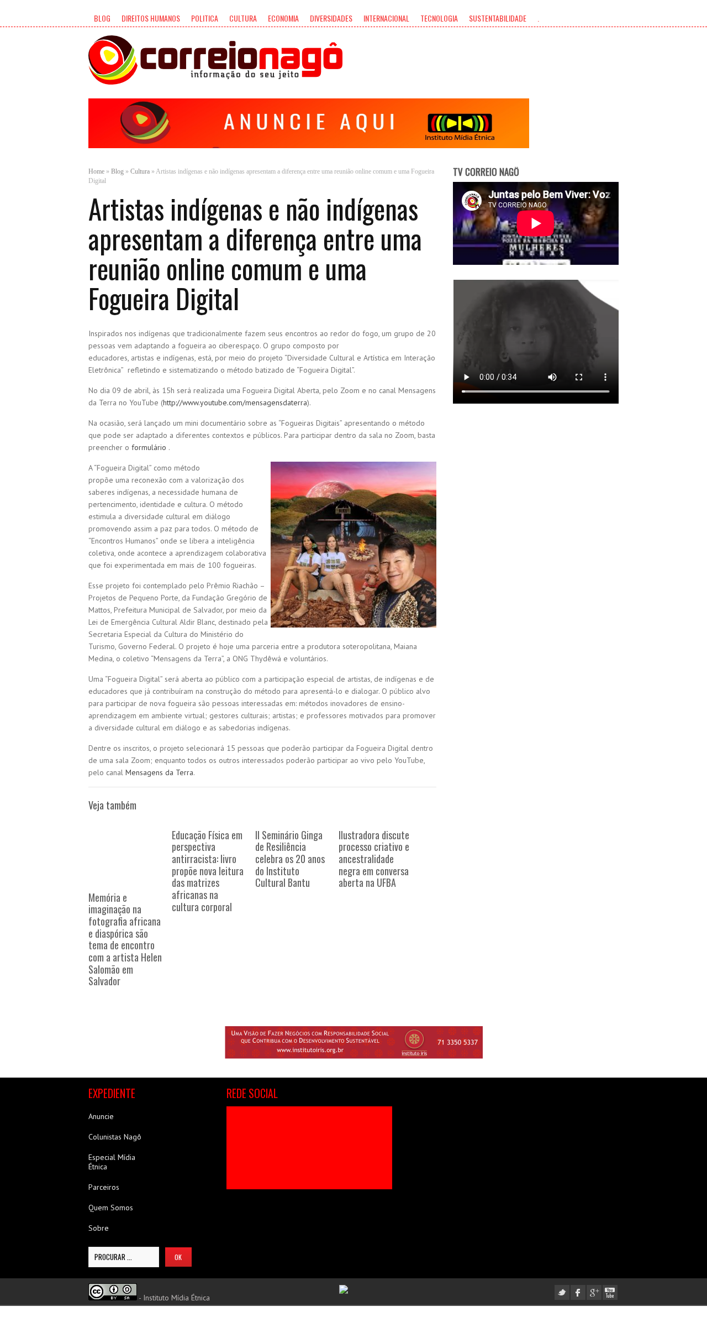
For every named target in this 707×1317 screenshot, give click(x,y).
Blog (102, 18)
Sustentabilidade (497, 18)
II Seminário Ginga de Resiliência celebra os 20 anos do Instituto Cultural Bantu (290, 859)
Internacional (386, 18)
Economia (283, 18)
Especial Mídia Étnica (111, 1162)
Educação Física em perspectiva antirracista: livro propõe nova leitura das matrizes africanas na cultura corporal (208, 871)
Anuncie (101, 1116)
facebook (578, 1292)
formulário (149, 447)
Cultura (243, 18)
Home (96, 171)
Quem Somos (110, 1208)
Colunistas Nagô (114, 1137)
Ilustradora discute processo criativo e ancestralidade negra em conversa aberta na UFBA (374, 859)
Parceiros (103, 1187)
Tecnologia (439, 18)
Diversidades (331, 18)
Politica (204, 18)
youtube (610, 1292)
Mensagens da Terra (159, 772)
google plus (594, 1292)
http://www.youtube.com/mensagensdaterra (235, 402)
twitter (562, 1292)
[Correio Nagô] (215, 60)
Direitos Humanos (151, 18)
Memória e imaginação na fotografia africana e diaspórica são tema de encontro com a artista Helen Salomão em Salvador (125, 939)
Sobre (98, 1228)
